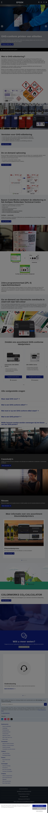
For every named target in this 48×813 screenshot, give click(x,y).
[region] (24, 808)
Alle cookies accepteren (39, 805)
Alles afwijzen (39, 808)
